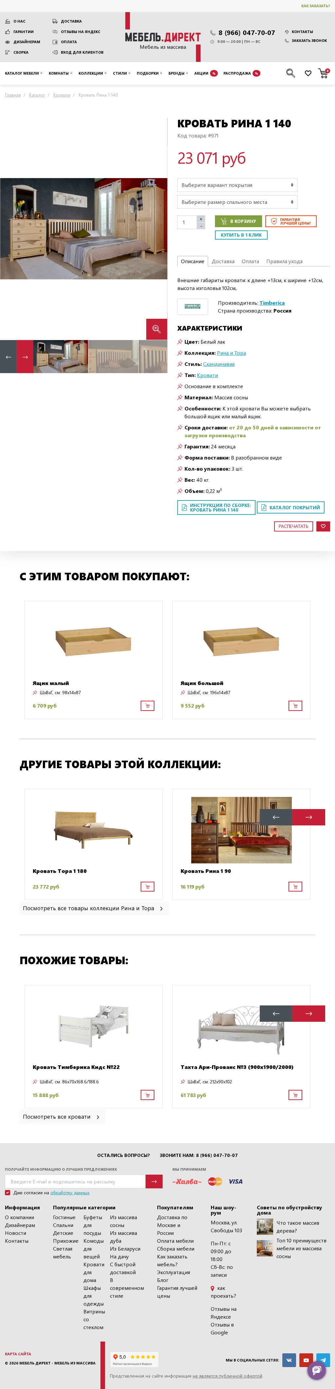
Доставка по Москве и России (172, 1225)
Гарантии (23, 31)
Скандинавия (219, 363)
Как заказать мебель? (172, 1260)
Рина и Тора (231, 352)
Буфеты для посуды (92, 1225)
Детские (63, 1232)
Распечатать (294, 526)
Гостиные (64, 1217)
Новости (15, 1232)
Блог (162, 1279)
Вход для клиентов (82, 52)
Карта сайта (18, 1353)
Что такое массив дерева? (297, 1226)
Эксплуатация (173, 1272)
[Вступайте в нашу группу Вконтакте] (289, 1360)
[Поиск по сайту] (290, 73)
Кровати (207, 374)
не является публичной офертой (227, 1376)
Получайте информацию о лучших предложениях (61, 1169)
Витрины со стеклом (94, 1319)
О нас (19, 21)
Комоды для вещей (93, 1248)
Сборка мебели (175, 1248)
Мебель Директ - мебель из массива (57, 1363)
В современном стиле (127, 1287)
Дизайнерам (26, 41)
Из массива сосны (123, 1221)
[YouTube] (306, 1360)
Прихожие (66, 1240)
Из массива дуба (123, 1236)
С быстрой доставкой (123, 1268)
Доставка (71, 21)
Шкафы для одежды (93, 1295)
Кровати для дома (93, 1272)
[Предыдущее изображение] (10, 229)
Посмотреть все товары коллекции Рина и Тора (89, 907)
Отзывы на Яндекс (80, 31)
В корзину (243, 221)
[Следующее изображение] (157, 229)
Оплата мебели (175, 1240)
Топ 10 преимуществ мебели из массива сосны (301, 1248)
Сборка (20, 52)
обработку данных (69, 1192)
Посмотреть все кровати (57, 1116)
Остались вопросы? (123, 1155)
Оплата (69, 41)
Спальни (63, 1224)
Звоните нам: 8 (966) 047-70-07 (199, 1155)
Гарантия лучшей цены (177, 1291)
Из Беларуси (125, 1248)
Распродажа (240, 73)
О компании (19, 1217)
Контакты (302, 31)
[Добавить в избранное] (323, 526)
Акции (205, 73)
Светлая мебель (62, 1252)
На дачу (119, 1256)
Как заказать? (315, 5)
